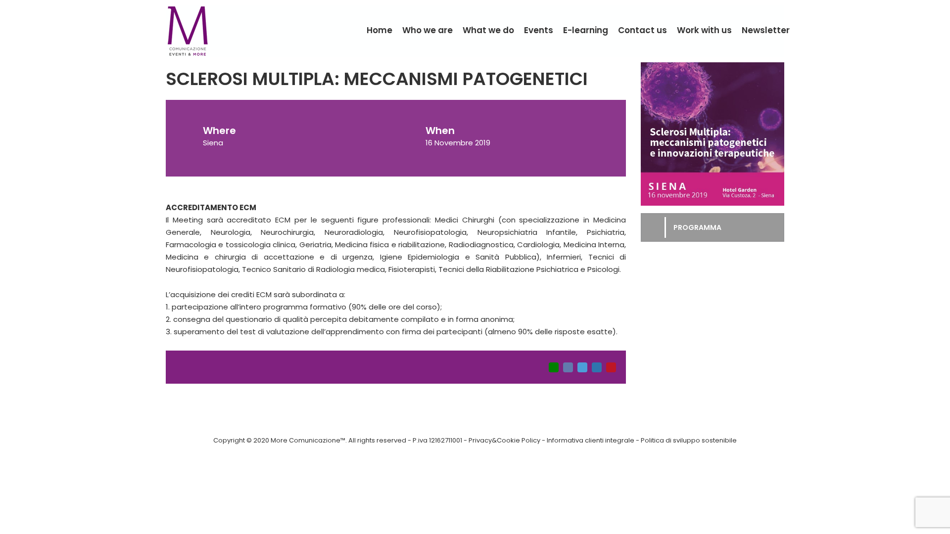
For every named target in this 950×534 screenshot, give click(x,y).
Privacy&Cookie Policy (504, 440)
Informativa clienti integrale (590, 440)
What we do (488, 30)
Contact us (642, 30)
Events (538, 30)
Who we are (427, 30)
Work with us (704, 30)
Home (379, 30)
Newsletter (766, 30)
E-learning (585, 30)
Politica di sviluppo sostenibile (689, 440)
